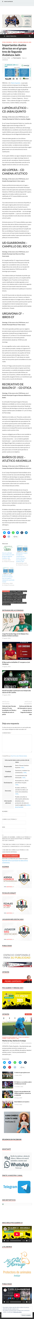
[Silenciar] (27, 1241)
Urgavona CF (6, 604)
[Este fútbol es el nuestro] (7, 1102)
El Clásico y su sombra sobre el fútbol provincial (23, 1083)
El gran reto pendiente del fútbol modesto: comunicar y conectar (22, 1093)
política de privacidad (19, 756)
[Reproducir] (4, 1241)
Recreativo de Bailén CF (9, 602)
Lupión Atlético (7, 601)
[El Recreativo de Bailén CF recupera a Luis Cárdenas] (17, 651)
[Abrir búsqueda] (29, 36)
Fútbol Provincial (7, 42)
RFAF (18, 1038)
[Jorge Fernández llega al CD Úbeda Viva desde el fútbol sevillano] (17, 623)
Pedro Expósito (17, 58)
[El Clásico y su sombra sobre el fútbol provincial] (7, 1082)
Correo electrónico (9, 819)
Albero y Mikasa (22, 591)
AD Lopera (13, 591)
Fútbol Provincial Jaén (9, 599)
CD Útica (15, 596)
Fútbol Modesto (7, 597)
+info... (23, 767)
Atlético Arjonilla (8, 593)
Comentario (7, 733)
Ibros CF (19, 599)
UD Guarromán (21, 602)
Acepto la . (15, 756)
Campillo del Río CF (8, 594)
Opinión (4, 1038)
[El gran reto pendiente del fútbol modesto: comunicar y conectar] (7, 1091)
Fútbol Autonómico (23, 1037)
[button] (17, 21)
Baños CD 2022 (18, 593)
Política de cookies (17, 1312)
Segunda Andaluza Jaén (24, 42)
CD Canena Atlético (20, 594)
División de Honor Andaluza (9, 1037)
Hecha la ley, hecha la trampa (14, 1041)
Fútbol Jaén (22, 596)
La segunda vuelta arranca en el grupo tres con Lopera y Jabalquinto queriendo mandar (8, 578)
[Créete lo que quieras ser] (7, 1072)
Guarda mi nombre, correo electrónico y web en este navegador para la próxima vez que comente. (16, 838)
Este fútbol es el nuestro (21, 1101)
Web (3, 827)
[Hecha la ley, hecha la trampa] (17, 1018)
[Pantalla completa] (29, 1241)
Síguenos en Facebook (11, 1139)
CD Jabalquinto (7, 596)
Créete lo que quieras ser (22, 1072)
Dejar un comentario (26, 1043)
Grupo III (15, 42)
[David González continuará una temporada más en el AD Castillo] (17, 679)
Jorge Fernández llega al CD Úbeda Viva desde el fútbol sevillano (15, 635)
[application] (17, 1234)
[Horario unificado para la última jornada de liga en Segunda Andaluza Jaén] (8, 548)
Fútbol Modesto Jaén (19, 597)
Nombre (5, 811)
